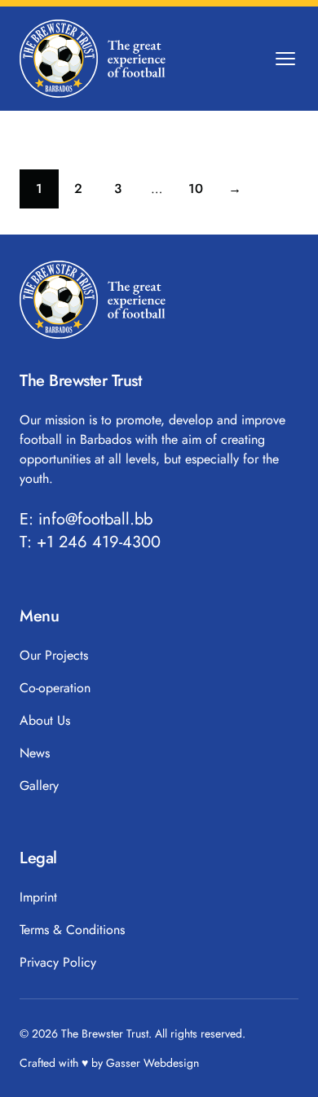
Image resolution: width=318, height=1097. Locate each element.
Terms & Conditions (72, 929)
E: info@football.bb (86, 519)
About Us (45, 720)
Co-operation (55, 687)
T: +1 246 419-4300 (90, 542)
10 (201, 192)
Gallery (39, 785)
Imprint (38, 897)
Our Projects (54, 655)
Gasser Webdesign (152, 1063)
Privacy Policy (58, 962)
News (35, 753)
